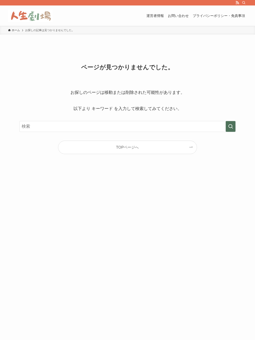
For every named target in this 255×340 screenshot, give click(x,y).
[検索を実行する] (231, 126)
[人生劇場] (30, 15)
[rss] (237, 2)
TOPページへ (127, 147)
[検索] (244, 2)
